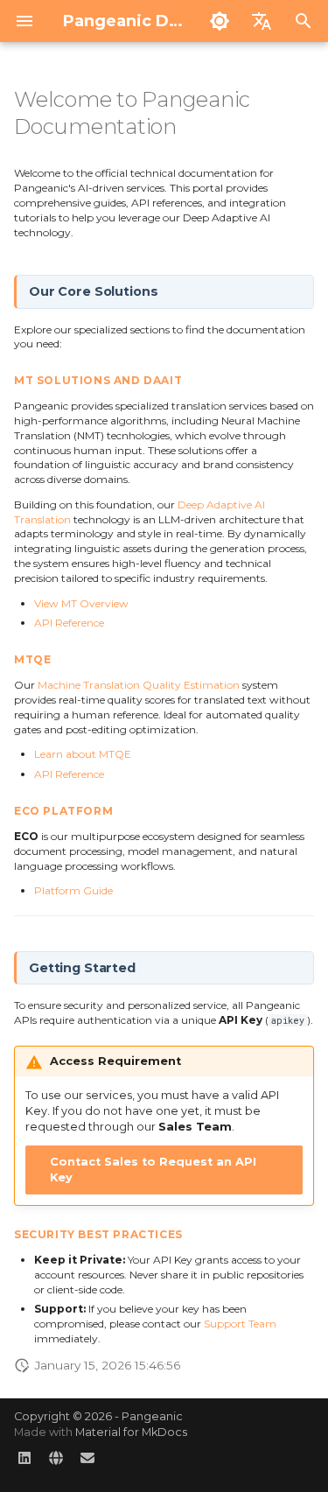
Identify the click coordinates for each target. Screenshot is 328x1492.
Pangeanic (152, 1416)
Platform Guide (73, 890)
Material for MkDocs (131, 1432)
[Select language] (261, 21)
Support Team (240, 1323)
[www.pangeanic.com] (56, 1464)
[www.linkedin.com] (24, 1464)
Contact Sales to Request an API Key (153, 1169)
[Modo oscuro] (219, 21)
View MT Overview (81, 603)
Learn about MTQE (82, 753)
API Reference (69, 622)
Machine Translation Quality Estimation (139, 684)
